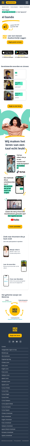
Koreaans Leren (6, 381)
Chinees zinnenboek (7, 413)
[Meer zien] (27, 2)
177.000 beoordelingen (7, 57)
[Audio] (5, 26)
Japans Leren (5, 378)
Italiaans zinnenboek (7, 426)
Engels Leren (5, 369)
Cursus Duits (5, 391)
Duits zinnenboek (6, 416)
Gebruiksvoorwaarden (7, 440)
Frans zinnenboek (6, 423)
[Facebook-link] (9, 341)
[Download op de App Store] (8, 52)
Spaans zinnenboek (24, 7)
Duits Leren (5, 365)
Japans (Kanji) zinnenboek (8, 429)
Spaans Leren (5, 7)
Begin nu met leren (15, 106)
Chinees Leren (5, 362)
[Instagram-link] (20, 341)
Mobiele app (5, 353)
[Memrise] (3, 2)
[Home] (5, 37)
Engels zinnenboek (7, 419)
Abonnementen (6, 356)
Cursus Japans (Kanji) (7, 403)
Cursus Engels (5, 394)
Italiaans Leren (5, 375)
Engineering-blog (6, 359)
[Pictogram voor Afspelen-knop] (9, 74)
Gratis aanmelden (15, 226)
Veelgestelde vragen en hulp (9, 350)
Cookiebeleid (25, 440)
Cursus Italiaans (6, 400)
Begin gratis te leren (15, 42)
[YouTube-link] (17, 341)
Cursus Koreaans (6, 407)
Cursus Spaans (14, 7)
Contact (4, 346)
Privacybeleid (17, 440)
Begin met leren (11, 2)
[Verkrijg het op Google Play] (21, 52)
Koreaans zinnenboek (7, 432)
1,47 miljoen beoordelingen (21, 57)
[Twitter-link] (13, 341)
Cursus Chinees (6, 388)
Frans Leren (5, 372)
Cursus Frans (5, 397)
